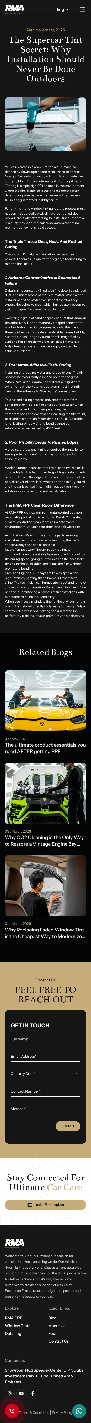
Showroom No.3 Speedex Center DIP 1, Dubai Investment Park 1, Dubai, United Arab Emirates (45, 1376)
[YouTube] (21, 1393)
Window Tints (17, 1325)
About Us (57, 1325)
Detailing (13, 1333)
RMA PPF (13, 1317)
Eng (60, 9)
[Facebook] (32, 1393)
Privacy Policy (62, 1412)
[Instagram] (10, 1393)
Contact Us (59, 1341)
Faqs (53, 1333)
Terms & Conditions (34, 1412)
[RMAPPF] (14, 10)
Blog (53, 1317)
